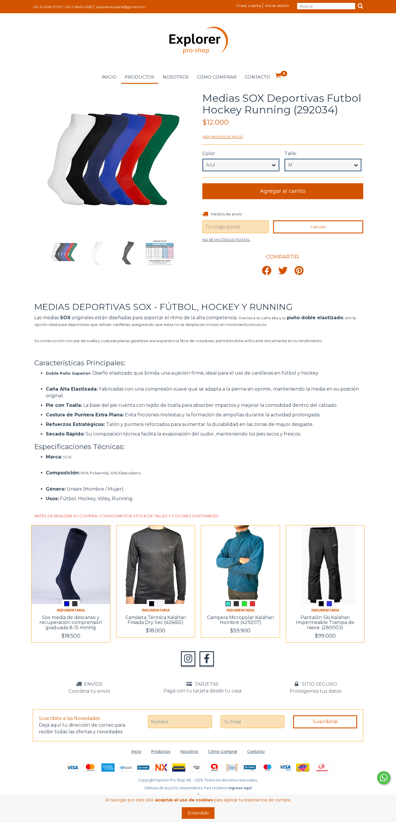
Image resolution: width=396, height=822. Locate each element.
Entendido (198, 813)
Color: (209, 153)
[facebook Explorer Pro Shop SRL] (206, 658)
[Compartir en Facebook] (266, 271)
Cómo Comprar (217, 77)
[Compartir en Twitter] (283, 271)
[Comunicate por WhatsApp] (383, 777)
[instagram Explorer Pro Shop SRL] (188, 658)
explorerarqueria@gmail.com (121, 7)
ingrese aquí (240, 787)
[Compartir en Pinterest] (299, 271)
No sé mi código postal (226, 239)
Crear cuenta (248, 5)
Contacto (257, 77)
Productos (140, 77)
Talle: (290, 153)
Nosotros (176, 77)
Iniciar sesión (277, 5)
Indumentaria (71, 610)
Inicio (109, 77)
